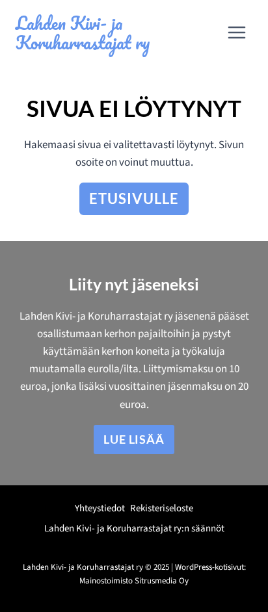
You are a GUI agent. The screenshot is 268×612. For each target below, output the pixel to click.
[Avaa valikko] (236, 32)
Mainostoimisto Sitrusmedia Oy (134, 581)
